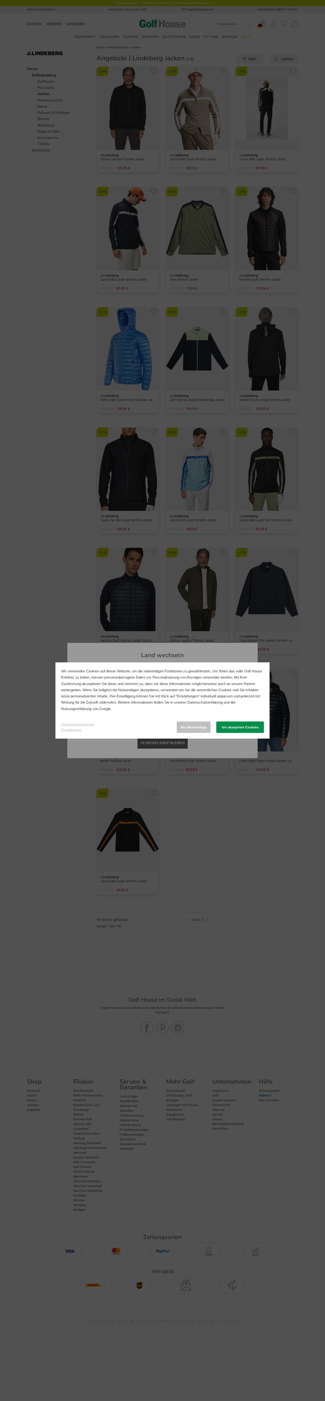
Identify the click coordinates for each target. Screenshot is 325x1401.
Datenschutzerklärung (205, 702)
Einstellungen (71, 730)
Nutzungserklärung (76, 709)
